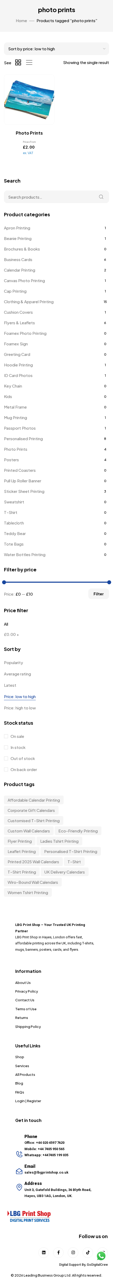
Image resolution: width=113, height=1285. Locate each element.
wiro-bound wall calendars (33, 882)
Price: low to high (20, 696)
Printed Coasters (20, 470)
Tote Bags (14, 543)
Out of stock (22, 758)
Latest (10, 685)
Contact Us (24, 1000)
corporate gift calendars (31, 810)
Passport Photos (20, 427)
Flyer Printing (20, 840)
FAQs (19, 1092)
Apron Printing (17, 227)
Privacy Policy (26, 991)
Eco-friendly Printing (78, 830)
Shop (19, 1057)
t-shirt (74, 861)
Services (22, 1066)
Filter (99, 593)
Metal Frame (15, 406)
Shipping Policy (28, 1026)
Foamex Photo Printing (25, 333)
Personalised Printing (23, 438)
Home (21, 20)
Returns (21, 1018)
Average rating (17, 673)
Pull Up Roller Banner (22, 480)
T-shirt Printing (22, 871)
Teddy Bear (15, 533)
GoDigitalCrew (97, 1265)
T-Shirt (10, 512)
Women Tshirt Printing (28, 892)
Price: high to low (20, 707)
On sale (17, 736)
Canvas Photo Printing (24, 280)
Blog (19, 1083)
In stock (17, 747)
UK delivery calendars (64, 871)
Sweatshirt (14, 501)
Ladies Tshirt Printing (59, 840)
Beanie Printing (18, 238)
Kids (8, 396)
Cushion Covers (18, 312)
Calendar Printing (19, 269)
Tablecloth (14, 522)
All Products (25, 1074)
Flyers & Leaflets (19, 322)
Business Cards (18, 259)
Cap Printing (15, 290)
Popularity (13, 662)
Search (101, 196)
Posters (11, 459)
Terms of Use (26, 1009)
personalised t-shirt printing (70, 851)
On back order (23, 769)
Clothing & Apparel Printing (29, 301)
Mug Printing (15, 417)
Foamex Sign (16, 343)
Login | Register (28, 1101)
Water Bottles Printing (24, 554)
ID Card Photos (18, 375)
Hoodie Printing (18, 364)
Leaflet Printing (22, 851)
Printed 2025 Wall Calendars (33, 861)
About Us (23, 982)
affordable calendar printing (34, 799)
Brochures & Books (22, 248)
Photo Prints (15, 449)
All (6, 623)
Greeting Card (17, 354)
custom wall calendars (29, 830)
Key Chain (13, 385)
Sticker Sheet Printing (24, 491)
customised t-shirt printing (34, 820)
